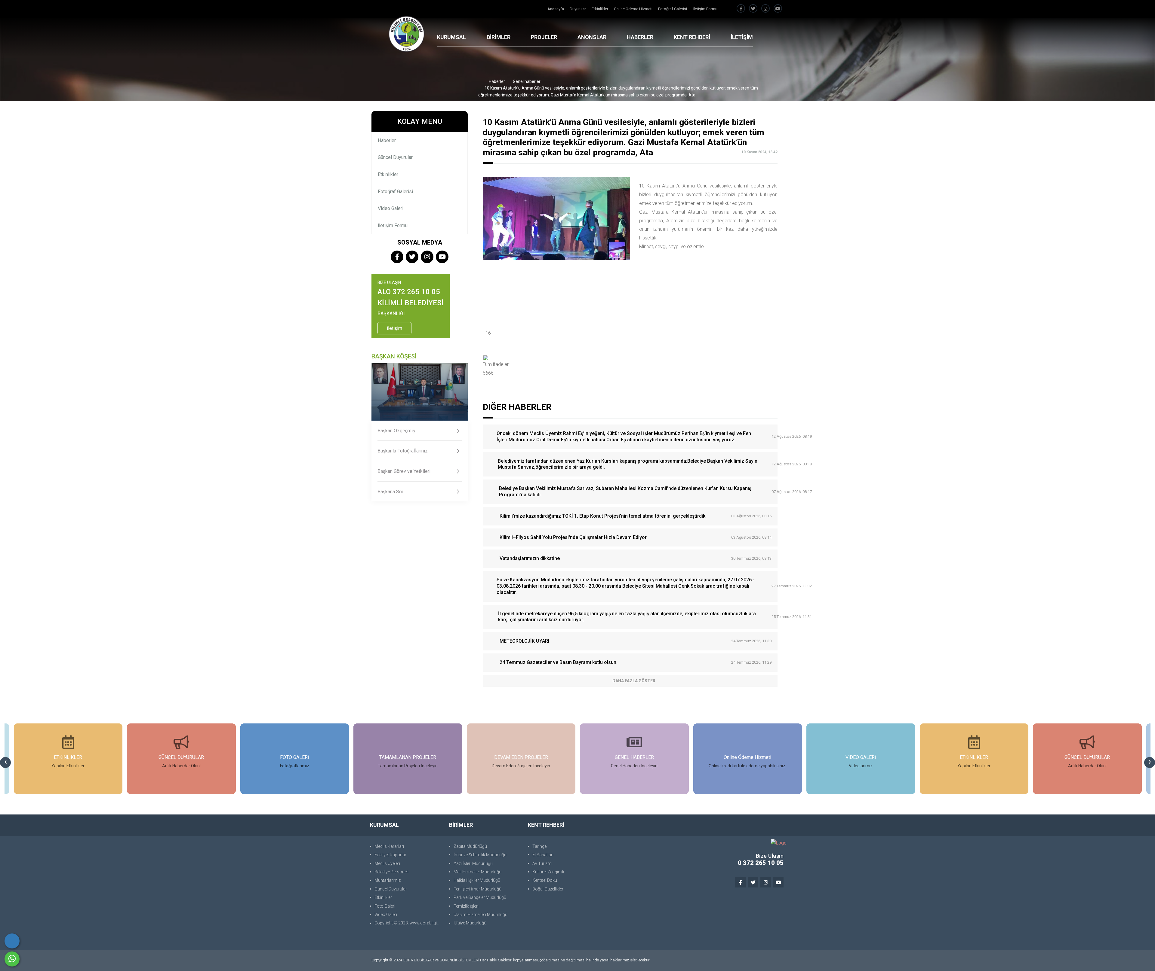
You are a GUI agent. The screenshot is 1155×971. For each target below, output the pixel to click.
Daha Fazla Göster (633, 680)
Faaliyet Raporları (390, 854)
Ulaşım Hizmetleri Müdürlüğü (480, 914)
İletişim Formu (705, 9)
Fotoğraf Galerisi (673, 9)
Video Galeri (390, 208)
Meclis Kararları (389, 846)
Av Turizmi (542, 863)
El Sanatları (542, 854)
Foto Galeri (384, 906)
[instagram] (765, 9)
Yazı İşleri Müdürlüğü (473, 863)
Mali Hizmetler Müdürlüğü (477, 871)
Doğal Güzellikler (547, 889)
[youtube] (778, 9)
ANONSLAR (592, 37)
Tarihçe (539, 846)
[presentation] (5, 762)
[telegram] (753, 9)
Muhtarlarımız (387, 880)
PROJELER (544, 37)
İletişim (394, 328)
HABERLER (640, 37)
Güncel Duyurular (395, 157)
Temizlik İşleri (466, 906)
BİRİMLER (498, 37)
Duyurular (578, 9)
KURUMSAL (451, 37)
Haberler (497, 81)
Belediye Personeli (391, 871)
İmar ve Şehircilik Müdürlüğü (480, 854)
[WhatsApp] (12, 958)
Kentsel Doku (544, 880)
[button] (630, 357)
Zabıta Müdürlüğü (470, 846)
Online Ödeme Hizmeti (633, 9)
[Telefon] (12, 940)
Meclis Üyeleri (387, 863)
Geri (776, 107)
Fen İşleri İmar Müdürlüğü (477, 889)
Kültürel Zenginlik (548, 871)
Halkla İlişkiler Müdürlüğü (477, 880)
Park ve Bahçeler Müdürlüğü (480, 897)
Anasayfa (556, 9)
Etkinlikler (600, 9)
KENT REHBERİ (692, 37)
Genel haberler (527, 81)
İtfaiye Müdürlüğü (470, 923)
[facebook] (741, 9)
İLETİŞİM (742, 37)
